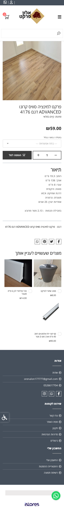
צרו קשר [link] (53, 415)
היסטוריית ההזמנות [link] (48, 466)
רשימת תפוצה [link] (51, 472)
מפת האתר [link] (52, 421)
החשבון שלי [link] (52, 460)
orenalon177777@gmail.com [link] (41, 379)
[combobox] (32, 143)
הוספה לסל (15, 155)
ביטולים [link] (54, 440)
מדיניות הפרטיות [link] (50, 434)
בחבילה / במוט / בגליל (52, 137)
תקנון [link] (55, 428)
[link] (56, 495)
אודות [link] (55, 372)
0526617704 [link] (51, 385)
